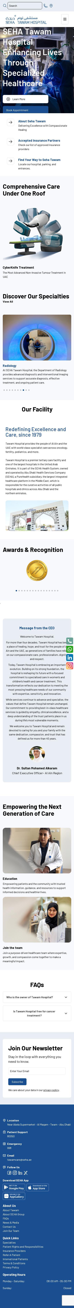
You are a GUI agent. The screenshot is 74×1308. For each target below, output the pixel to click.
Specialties (9, 1242)
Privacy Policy (11, 1267)
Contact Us (9, 1226)
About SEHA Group (13, 1214)
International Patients (15, 1259)
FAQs (6, 1218)
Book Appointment (17, 110)
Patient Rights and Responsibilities (23, 1246)
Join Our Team (11, 1230)
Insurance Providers (14, 1250)
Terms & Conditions (14, 1263)
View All (8, 301)
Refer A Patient (11, 1254)
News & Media (11, 1222)
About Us (9, 1206)
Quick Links (11, 1238)
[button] (4, 390)
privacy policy (51, 1090)
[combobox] (25, 5)
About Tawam (11, 1210)
